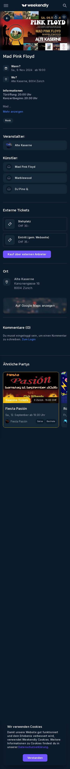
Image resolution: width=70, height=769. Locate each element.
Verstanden (35, 757)
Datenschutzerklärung (33, 747)
